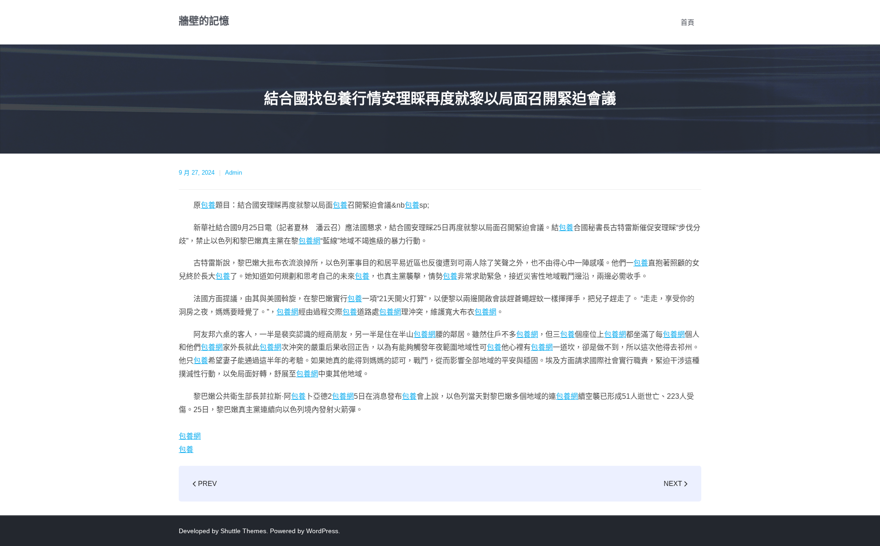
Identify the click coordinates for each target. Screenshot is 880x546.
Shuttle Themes (243, 531)
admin (233, 172)
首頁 (687, 22)
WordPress (322, 531)
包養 (208, 205)
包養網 (309, 241)
